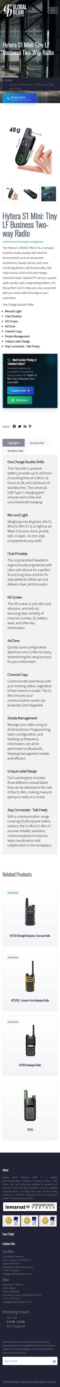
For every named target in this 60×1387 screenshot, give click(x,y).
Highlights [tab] (14, 443)
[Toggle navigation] (53, 10)
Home (8, 80)
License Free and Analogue (15, 241)
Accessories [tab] (37, 443)
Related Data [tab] (15, 451)
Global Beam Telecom (44, 1381)
